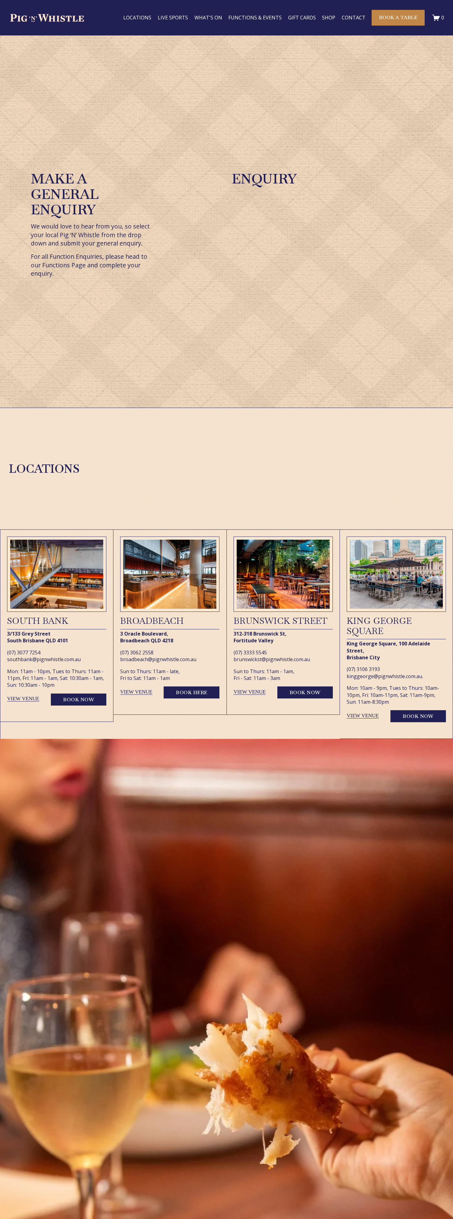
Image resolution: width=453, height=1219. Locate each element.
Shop (328, 17)
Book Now (78, 699)
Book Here (191, 692)
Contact (353, 17)
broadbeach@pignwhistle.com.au (158, 659)
